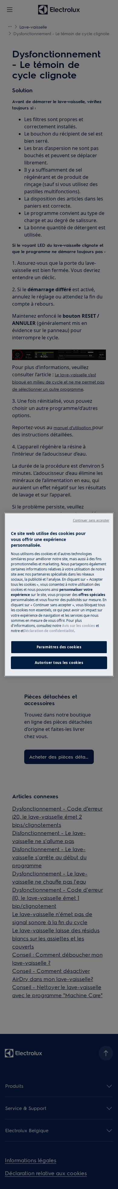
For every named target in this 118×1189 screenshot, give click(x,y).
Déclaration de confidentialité (49, 630)
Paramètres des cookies (59, 647)
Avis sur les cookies (78, 625)
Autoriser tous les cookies (59, 662)
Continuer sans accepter (91, 520)
